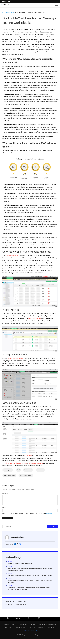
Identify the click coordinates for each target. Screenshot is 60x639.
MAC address (40, 470)
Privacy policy (52, 624)
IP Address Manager (11, 255)
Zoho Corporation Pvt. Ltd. (26, 635)
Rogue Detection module (16, 358)
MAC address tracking (26, 475)
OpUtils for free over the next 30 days (14, 463)
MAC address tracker (9, 475)
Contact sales (41, 627)
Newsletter (32, 627)
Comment (5, 493)
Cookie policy (9, 627)
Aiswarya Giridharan (17, 537)
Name (4, 507)
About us (6, 624)
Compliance (41, 624)
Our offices (51, 627)
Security (32, 624)
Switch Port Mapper (34, 318)
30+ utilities (28, 455)
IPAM (18, 470)
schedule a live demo (36, 463)
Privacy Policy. (50, 513)
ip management (8, 470)
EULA (13, 624)
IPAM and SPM (28, 470)
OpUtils (25, 602)
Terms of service (22, 624)
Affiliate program (20, 627)
